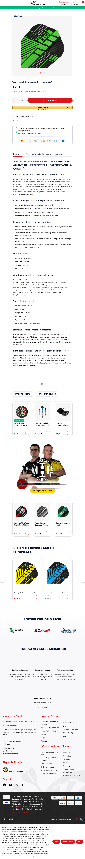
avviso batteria (46, 763)
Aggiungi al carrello (50, 100)
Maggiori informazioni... (10, 856)
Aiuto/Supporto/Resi (49, 770)
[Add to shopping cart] (48, 433)
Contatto (66, 766)
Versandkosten (26, 812)
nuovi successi (68, 722)
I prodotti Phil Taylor (49, 731)
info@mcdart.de (15, 741)
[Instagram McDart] (4, 785)
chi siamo (66, 759)
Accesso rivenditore (48, 773)
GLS (41, 801)
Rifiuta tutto (68, 841)
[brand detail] (16, 630)
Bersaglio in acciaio (70, 729)
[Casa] (37, 3)
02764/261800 (9, 725)
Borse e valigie (68, 732)
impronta (66, 753)
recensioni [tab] (59, 154)
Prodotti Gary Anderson (50, 727)
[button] (69, 3)
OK (79, 841)
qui (39, 856)
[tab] (17, 153)
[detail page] (27, 433)
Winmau (44, 741)
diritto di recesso (47, 767)
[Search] (7, 3)
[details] (18, 16)
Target (43, 737)
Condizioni (67, 756)
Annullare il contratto (72, 775)
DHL (39, 799)
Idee (56, 841)
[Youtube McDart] (10, 785)
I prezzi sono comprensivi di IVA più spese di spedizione (28, 91)
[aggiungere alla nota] (72, 83)
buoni (65, 736)
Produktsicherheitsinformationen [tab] (39, 154)
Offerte (65, 726)
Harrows (44, 734)
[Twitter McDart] (16, 785)
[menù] (3, 3)
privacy (65, 763)
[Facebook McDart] (22, 785)
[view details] (22, 419)
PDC (64, 739)
